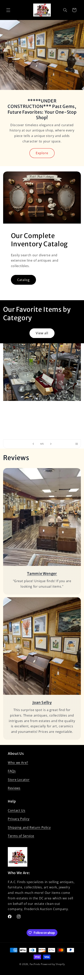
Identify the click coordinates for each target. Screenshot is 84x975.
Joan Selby (42, 702)
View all (42, 333)
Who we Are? (18, 762)
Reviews (14, 788)
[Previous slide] (33, 444)
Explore (42, 153)
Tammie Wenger (42, 573)
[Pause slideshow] (76, 444)
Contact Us (16, 810)
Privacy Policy (18, 819)
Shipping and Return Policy (29, 827)
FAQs (12, 771)
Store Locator (18, 779)
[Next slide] (50, 444)
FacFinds (35, 964)
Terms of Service (21, 836)
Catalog (23, 280)
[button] (8, 9)
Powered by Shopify (53, 964)
